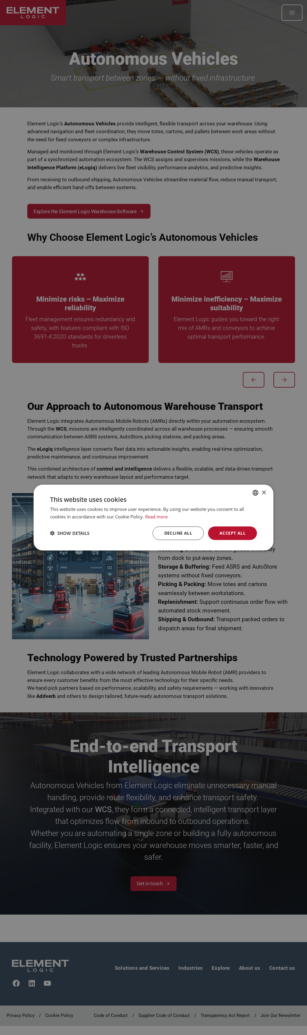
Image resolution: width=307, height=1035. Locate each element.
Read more (156, 517)
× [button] (263, 492)
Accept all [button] (232, 533)
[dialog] (153, 517)
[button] (69, 533)
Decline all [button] (178, 533)
